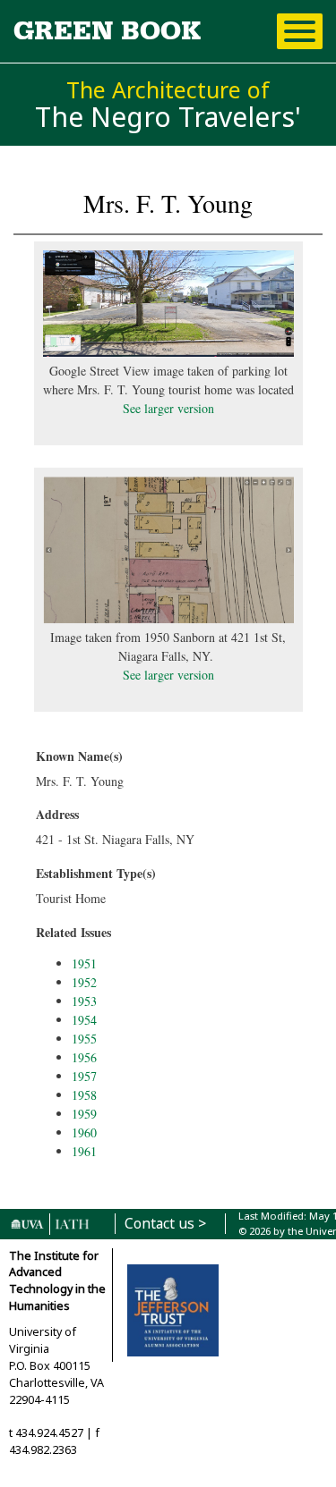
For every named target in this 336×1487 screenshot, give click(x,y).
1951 (84, 963)
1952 (84, 982)
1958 (84, 1094)
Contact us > (165, 1223)
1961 (84, 1151)
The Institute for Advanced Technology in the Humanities (57, 1281)
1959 (84, 1113)
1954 (84, 1019)
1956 (84, 1057)
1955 (84, 1038)
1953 (84, 1001)
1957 (84, 1076)
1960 (84, 1132)
